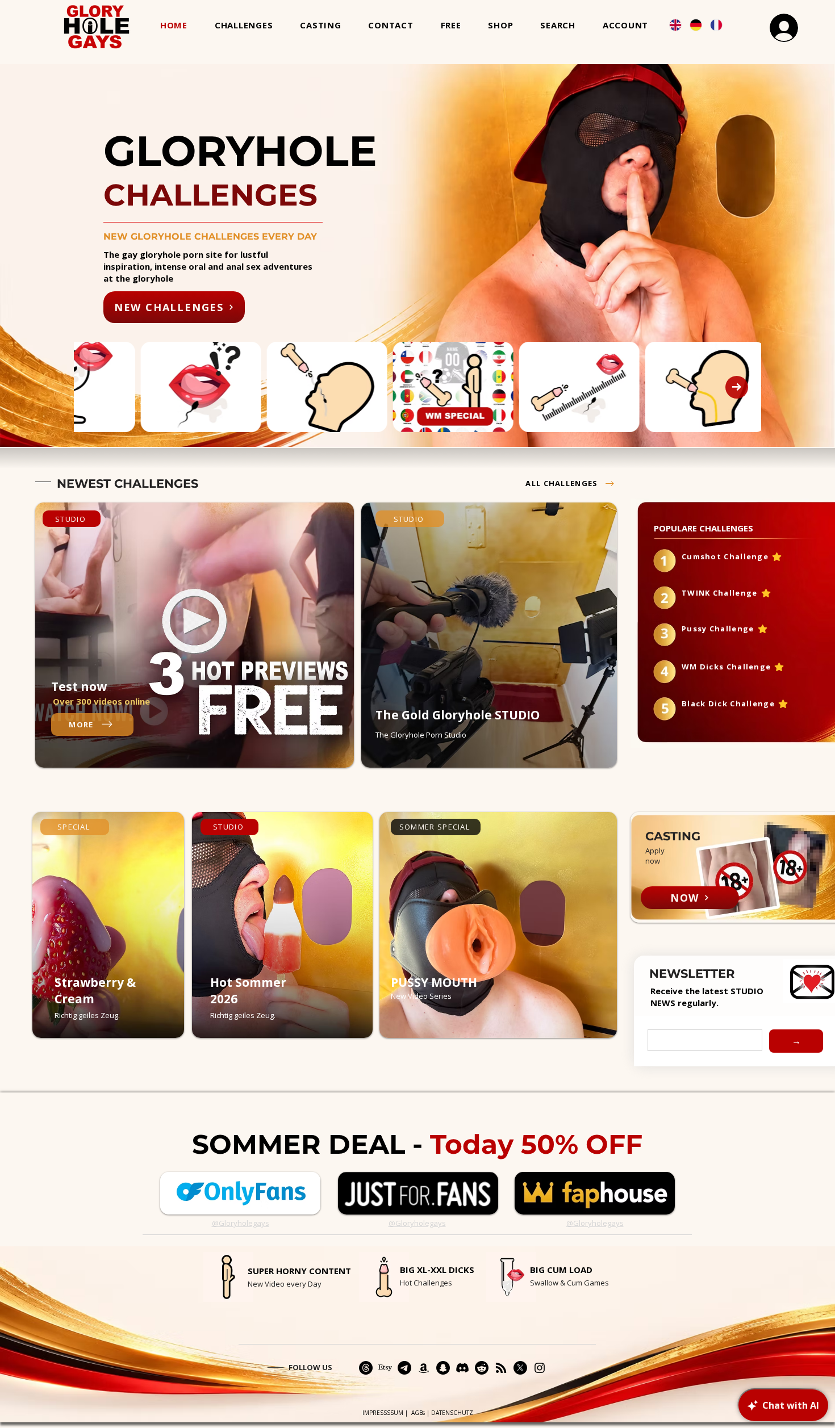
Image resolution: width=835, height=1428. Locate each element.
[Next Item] (736, 387)
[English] (675, 24)
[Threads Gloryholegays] (366, 1368)
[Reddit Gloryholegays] (482, 1368)
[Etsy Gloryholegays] (385, 1368)
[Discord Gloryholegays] (462, 1368)
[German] (695, 24)
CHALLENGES (156, 483)
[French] (715, 24)
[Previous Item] (98, 387)
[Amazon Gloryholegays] (424, 1368)
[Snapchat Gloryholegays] (443, 1368)
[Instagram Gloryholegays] (539, 1368)
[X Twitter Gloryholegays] (520, 1368)
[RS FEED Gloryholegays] (501, 1368)
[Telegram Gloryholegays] (404, 1368)
